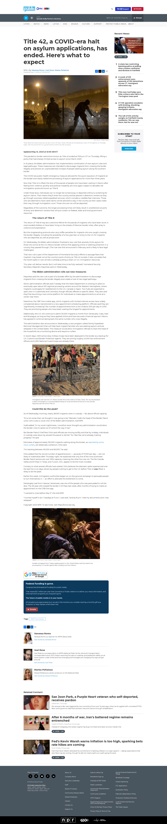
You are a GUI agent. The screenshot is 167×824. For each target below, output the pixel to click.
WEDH (29, 787)
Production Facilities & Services (126, 798)
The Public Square (122, 807)
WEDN (34, 787)
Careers (67, 801)
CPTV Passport (95, 798)
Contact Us (68, 805)
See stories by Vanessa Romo (45, 640)
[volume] (31, 18)
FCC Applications (121, 786)
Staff (66, 785)
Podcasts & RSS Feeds (98, 781)
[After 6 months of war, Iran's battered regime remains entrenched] (37, 723)
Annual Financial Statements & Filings (126, 773)
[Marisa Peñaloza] (28, 674)
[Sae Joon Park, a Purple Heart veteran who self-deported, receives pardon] (37, 702)
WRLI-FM (46, 789)
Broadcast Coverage (122, 777)
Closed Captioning (122, 782)
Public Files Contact (32, 790)
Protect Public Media (116, 24)
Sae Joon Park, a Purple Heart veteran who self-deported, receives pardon (95, 698)
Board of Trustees (71, 789)
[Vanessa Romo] (28, 638)
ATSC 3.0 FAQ (43, 790)
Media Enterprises (71, 797)
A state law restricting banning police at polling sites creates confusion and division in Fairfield (129, 67)
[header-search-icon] (112, 9)
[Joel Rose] (28, 655)
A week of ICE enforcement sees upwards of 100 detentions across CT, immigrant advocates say (130, 81)
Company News (70, 777)
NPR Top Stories (37, 619)
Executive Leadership (72, 781)
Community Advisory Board (74, 793)
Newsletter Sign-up (97, 777)
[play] (26, 18)
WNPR (37, 789)
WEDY (44, 787)
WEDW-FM (30, 789)
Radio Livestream (96, 785)
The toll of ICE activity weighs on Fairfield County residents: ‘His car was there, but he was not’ (130, 119)
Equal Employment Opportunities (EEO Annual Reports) (101, 802)
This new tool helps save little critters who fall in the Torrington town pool (130, 94)
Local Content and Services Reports (125, 802)
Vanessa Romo (38, 70)
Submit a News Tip (96, 772)
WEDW (39, 787)
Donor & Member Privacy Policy (101, 807)
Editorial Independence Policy (126, 794)
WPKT (41, 789)
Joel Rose (49, 70)
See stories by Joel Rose (43, 663)
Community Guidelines (98, 794)
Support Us (68, 809)
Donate (138, 9)
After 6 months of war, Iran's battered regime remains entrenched (92, 718)
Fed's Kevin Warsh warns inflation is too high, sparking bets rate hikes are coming (97, 743)
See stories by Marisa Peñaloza (46, 676)
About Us (68, 772)
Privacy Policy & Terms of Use (100, 811)
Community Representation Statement (99, 789)
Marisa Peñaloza (62, 70)
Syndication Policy (122, 790)
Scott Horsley (56, 748)
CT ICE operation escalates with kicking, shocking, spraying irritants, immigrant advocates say (130, 106)
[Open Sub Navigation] (31, 24)
